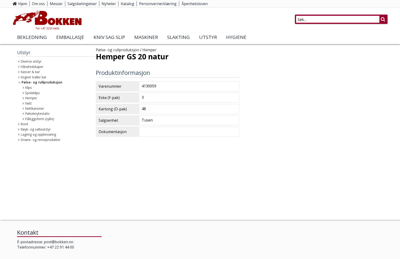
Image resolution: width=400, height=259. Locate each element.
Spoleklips (32, 93)
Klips (28, 87)
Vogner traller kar (33, 77)
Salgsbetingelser (82, 3)
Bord (24, 124)
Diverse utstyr (31, 61)
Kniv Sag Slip (109, 37)
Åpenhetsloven (194, 3)
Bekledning (32, 37)
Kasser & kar (30, 72)
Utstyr (208, 37)
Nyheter (109, 3)
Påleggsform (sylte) (39, 119)
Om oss (38, 3)
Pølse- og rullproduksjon (42, 82)
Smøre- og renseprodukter (40, 139)
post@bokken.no (58, 241)
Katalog (127, 3)
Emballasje (70, 37)
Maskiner (146, 37)
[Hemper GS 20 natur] (313, 171)
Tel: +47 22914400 (47, 28)
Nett (28, 103)
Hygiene (236, 37)
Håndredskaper (32, 66)
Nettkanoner (34, 108)
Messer (56, 3)
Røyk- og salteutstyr (36, 129)
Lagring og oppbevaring (38, 134)
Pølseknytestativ (37, 113)
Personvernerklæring (158, 3)
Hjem (22, 3)
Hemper (31, 98)
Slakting (178, 37)
